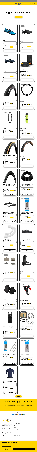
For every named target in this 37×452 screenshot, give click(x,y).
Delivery (15, 427)
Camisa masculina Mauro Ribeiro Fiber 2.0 (9, 382)
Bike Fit (15, 425)
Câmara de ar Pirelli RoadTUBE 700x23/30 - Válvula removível (26, 69)
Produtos (15, 421)
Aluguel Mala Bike (17, 423)
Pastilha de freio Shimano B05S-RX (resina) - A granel (9, 269)
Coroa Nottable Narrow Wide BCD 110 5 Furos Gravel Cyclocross (26, 99)
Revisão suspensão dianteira (17, 432)
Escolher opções (10, 50)
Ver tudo (18, 396)
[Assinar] (26, 408)
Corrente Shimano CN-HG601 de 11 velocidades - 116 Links (26, 213)
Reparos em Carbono (18, 435)
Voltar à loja (18, 17)
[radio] (23, 71)
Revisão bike (16, 429)
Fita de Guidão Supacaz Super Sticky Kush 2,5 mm (9, 240)
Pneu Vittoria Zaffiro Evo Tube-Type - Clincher (9, 156)
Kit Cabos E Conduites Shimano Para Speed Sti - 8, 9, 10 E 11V (26, 327)
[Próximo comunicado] (35, 1)
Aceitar (18, 449)
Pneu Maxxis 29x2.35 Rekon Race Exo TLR (26, 154)
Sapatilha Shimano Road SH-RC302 (9, 69)
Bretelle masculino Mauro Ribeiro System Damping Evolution (8, 327)
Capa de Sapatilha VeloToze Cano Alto (26, 269)
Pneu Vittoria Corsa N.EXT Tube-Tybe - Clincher (9, 98)
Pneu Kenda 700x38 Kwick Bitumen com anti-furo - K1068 (9, 127)
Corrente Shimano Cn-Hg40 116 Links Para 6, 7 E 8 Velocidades (26, 355)
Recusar (29, 449)
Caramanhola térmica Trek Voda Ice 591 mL (26, 127)
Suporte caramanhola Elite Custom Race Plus (25, 298)
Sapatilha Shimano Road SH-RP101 (9, 40)
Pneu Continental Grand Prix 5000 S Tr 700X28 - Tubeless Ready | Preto (9, 185)
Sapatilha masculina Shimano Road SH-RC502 (26, 240)
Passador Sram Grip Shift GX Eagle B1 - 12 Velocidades (9, 213)
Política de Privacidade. (6, 446)
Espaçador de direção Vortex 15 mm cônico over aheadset (26, 185)
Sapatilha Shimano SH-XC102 (26, 39)
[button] (2, 4)
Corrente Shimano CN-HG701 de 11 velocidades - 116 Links (9, 355)
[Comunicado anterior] (2, 1)
